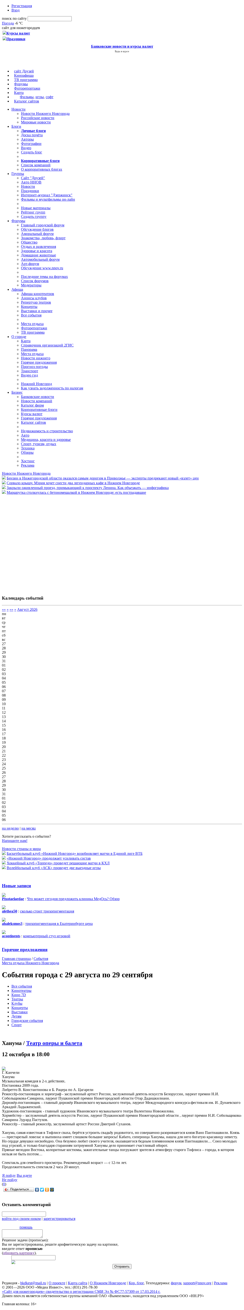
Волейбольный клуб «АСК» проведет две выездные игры (54, 868)
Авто (25, 435)
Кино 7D (18, 995)
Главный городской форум (42, 225)
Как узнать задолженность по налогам (52, 388)
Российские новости (37, 118)
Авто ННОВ (31, 182)
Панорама (29, 349)
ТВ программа (26, 80)
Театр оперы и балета (54, 1043)
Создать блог (31, 152)
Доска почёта (32, 135)
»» (11, 609)
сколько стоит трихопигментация (47, 911)
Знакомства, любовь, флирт (43, 238)
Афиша (17, 289)
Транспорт (29, 371)
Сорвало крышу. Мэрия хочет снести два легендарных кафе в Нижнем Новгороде (73, 483)
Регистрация (21, 6)
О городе (18, 337)
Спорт (16, 1025)
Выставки (19, 1012)
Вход (15, 10)
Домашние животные (38, 255)
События (41, 959)
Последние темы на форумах (44, 277)
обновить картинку (19, 1253)
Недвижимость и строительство (47, 431)
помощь (26, 1227)
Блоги (16, 126)
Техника (28, 448)
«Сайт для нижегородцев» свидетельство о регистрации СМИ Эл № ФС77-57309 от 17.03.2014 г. (81, 1292)
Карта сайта (77, 1283)
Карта (19, 93)
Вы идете (24, 1175)
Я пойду (9, 1175)
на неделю (10, 828)
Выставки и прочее (36, 311)
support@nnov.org (197, 1283)
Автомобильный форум (40, 259)
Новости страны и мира (21, 849)
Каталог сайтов (26, 101)
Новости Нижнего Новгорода (45, 114)
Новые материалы (36, 208)
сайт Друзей (24, 71)
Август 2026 (27, 609)
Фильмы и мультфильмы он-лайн (48, 199)
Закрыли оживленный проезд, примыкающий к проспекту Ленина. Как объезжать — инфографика (88, 488)
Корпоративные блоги (39, 410)
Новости (18, 109)
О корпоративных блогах (41, 169)
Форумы (21, 84)
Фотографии (31, 144)
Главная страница (16, 959)
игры (40, 97)
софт (49, 97)
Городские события (27, 1021)
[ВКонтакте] (37, 1190)
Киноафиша (24, 75)
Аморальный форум (37, 234)
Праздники (30, 191)
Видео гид (29, 375)
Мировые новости (36, 122)
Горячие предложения (39, 362)
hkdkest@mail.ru (33, 1283)
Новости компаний (36, 401)
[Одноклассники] (47, 1190)
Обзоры (27, 452)
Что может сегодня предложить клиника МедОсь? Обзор (73, 899)
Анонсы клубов (34, 298)
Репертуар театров (36, 302)
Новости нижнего (35, 358)
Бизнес (17, 392)
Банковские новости (37, 397)
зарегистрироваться (59, 1219)
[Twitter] (42, 1190)
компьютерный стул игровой (46, 936)
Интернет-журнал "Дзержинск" (46, 195)
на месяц (28, 828)
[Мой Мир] (52, 1190)
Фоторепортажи (27, 88)
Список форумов (35, 281)
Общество (29, 242)
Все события (31, 315)
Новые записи (16, 885)
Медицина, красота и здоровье (46, 440)
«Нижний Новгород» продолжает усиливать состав (49, 858)
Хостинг (28, 461)
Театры (17, 999)
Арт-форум (30, 264)
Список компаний (36, 165)
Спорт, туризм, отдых (38, 444)
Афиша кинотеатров (37, 294)
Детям (16, 1016)
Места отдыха (32, 324)
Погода (8, 23)
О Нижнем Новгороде (108, 1283)
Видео (26, 148)
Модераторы (31, 285)
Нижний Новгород (36, 384)
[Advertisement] (30, 542)
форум (176, 1283)
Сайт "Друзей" (33, 178)
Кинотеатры (21, 991)
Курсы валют (31, 414)
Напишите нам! (14, 841)
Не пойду (9, 1180)
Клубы (16, 1003)
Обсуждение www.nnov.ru (42, 268)
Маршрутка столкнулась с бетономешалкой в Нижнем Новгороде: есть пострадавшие (76, 492)
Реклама (27, 465)
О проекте (57, 1283)
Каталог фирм (32, 405)
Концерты (29, 307)
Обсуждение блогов (37, 229)
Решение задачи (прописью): (25, 1240)
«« (4, 609)
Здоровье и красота (36, 251)
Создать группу (33, 216)
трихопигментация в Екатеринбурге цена (59, 924)
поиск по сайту (14, 18)
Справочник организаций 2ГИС (47, 345)
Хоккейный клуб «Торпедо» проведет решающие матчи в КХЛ (58, 863)
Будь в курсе (122, 51)
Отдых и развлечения (38, 247)
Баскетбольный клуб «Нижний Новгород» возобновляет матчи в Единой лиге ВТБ (74, 853)
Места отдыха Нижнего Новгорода (30, 963)
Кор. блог (136, 1283)
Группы (17, 174)
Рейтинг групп (33, 212)
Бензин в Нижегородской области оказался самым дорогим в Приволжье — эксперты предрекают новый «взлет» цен (103, 478)
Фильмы (27, 97)
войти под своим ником (21, 1219)
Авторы (27, 139)
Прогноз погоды (34, 367)
